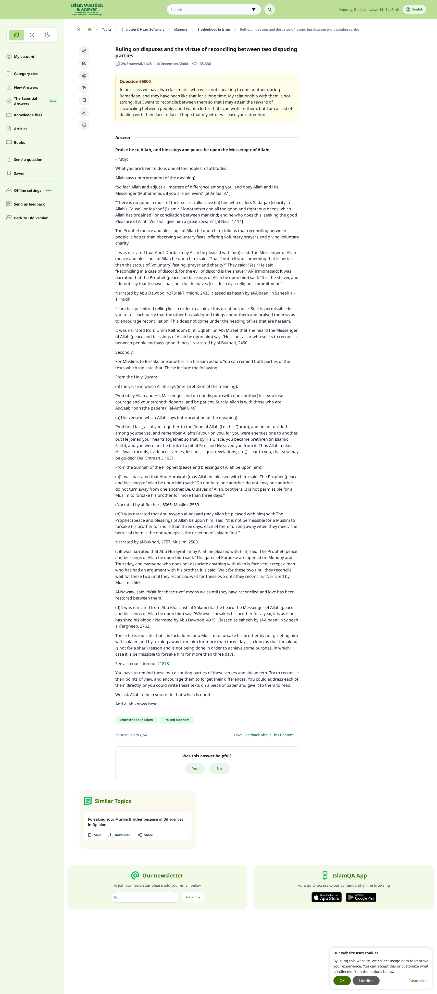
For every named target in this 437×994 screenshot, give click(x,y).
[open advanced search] (253, 9)
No (219, 768)
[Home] (89, 29)
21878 (163, 663)
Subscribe (192, 897)
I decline (366, 980)
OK (342, 980)
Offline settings (32, 190)
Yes (195, 768)
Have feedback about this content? (264, 734)
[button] (84, 51)
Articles (20, 128)
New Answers (26, 87)
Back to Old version (31, 217)
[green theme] (16, 35)
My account (24, 56)
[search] (269, 9)
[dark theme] (47, 35)
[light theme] (32, 35)
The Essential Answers (35, 101)
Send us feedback (29, 204)
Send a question (28, 159)
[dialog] (381, 968)
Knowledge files (28, 114)
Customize (417, 980)
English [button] (417, 9)
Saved (19, 173)
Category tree (26, 73)
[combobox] (210, 9)
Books (19, 142)
